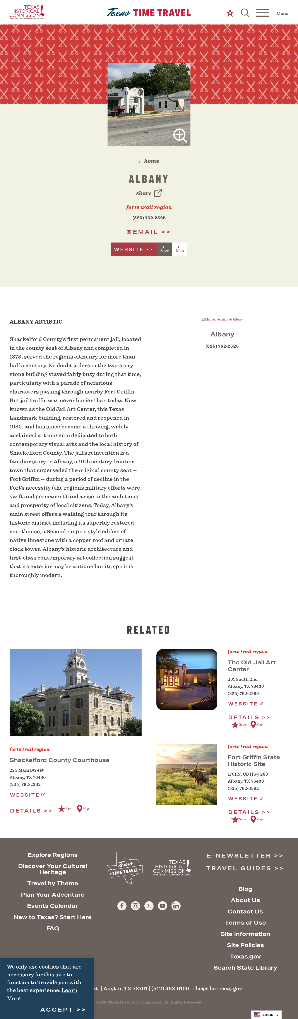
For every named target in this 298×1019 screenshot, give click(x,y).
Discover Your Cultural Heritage (52, 869)
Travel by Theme (52, 883)
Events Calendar (52, 905)
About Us (245, 900)
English (267, 1014)
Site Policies (245, 945)
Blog (245, 889)
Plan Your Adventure (52, 894)
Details (26, 810)
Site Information (245, 934)
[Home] (149, 12)
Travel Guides (239, 868)
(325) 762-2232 (25, 784)
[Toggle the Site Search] (245, 12)
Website (129, 249)
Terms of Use (245, 922)
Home (151, 161)
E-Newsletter (239, 855)
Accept (57, 1009)
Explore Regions (53, 854)
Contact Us (245, 911)
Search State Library (245, 967)
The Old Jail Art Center (252, 665)
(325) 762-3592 (243, 788)
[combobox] (266, 1014)
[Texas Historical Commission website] (27, 12)
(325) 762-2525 (149, 218)
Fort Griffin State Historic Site (254, 760)
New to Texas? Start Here (53, 917)
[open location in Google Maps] (222, 319)
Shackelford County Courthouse (60, 760)
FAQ (52, 928)
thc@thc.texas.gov (217, 988)
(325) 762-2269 (243, 693)
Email (146, 231)
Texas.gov (245, 956)
